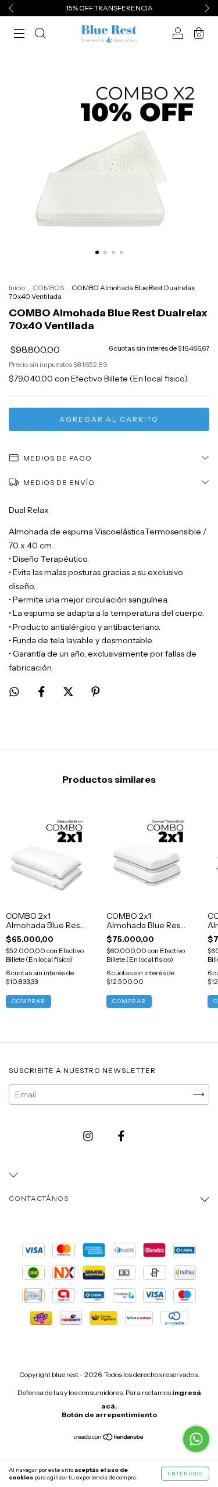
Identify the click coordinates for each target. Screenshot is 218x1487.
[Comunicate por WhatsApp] (196, 1439)
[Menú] (19, 35)
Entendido (185, 1474)
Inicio (17, 287)
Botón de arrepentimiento (109, 1414)
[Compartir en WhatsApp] (14, 691)
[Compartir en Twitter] (69, 691)
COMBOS (48, 287)
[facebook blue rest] (121, 1136)
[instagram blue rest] (89, 1136)
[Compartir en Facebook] (42, 691)
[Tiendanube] (109, 1438)
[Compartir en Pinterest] (95, 691)
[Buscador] (40, 35)
